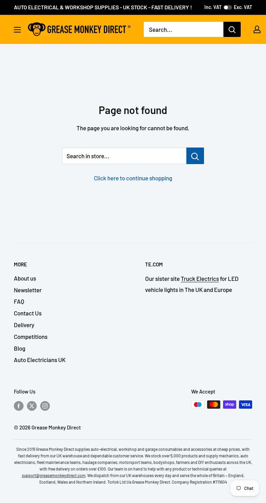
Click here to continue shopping (133, 177)
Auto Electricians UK (39, 359)
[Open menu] (17, 29)
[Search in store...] (195, 156)
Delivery (24, 324)
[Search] (232, 29)
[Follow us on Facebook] (19, 405)
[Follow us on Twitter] (32, 405)
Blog (19, 348)
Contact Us (28, 313)
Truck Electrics (200, 278)
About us (25, 278)
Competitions (30, 336)
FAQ (19, 301)
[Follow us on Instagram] (45, 405)
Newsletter (28, 289)
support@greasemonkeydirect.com (54, 475)
